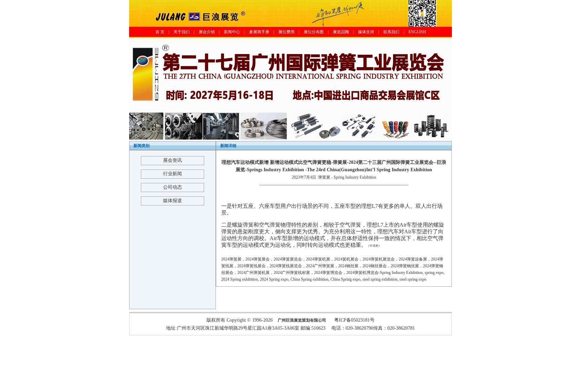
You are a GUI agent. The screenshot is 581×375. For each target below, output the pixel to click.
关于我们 (181, 32)
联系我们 (391, 32)
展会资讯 (172, 160)
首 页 (159, 32)
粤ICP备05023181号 (354, 320)
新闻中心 (232, 32)
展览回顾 (341, 32)
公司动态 (172, 187)
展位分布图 (314, 32)
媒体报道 (172, 200)
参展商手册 (259, 32)
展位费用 (286, 32)
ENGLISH (417, 32)
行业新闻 (172, 173)
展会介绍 (207, 32)
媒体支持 (366, 32)
